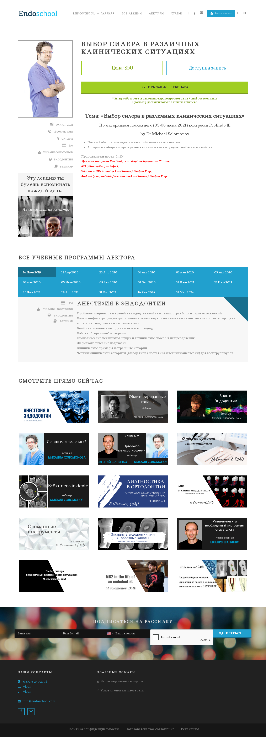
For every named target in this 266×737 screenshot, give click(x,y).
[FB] (21, 711)
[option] (45, 216)
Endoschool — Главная (94, 13)
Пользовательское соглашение (150, 729)
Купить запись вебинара (164, 87)
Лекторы (156, 13)
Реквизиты (190, 729)
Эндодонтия (63, 159)
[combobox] (110, 634)
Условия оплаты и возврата (122, 690)
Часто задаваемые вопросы (122, 681)
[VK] (30, 711)
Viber (26, 687)
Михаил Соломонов (58, 152)
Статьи (176, 13)
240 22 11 (34, 682)
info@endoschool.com (38, 701)
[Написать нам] (202, 12)
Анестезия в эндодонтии (121, 303)
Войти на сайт (223, 13)
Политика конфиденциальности (93, 729)
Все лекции (132, 13)
